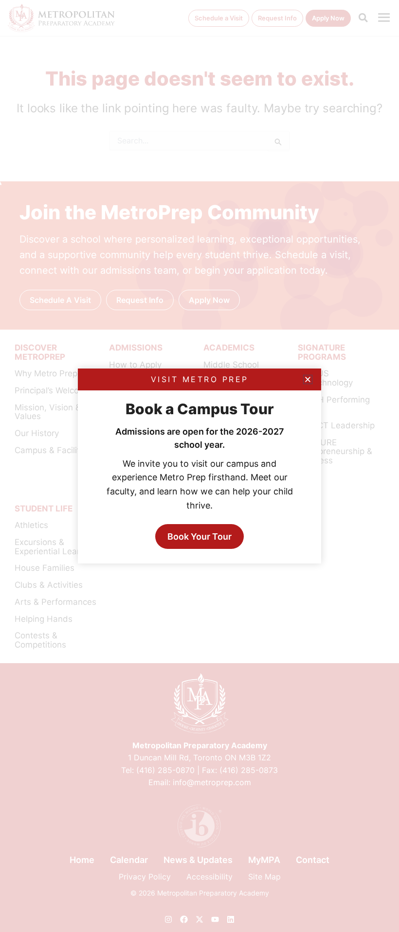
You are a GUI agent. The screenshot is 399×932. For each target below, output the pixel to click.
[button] (307, 379)
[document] (199, 466)
